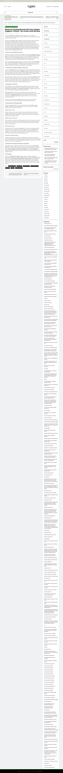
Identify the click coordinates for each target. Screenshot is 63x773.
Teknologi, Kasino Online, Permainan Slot (51, 739)
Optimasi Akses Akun (47, 490)
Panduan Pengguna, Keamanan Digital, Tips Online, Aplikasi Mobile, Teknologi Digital (50, 564)
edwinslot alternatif (47, 300)
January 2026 (46, 187)
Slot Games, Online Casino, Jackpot (50, 627)
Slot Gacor (46, 71)
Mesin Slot (7, 167)
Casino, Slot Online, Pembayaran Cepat (50, 269)
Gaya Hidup (46, 368)
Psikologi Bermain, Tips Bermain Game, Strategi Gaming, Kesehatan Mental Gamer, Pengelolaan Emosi (51, 606)
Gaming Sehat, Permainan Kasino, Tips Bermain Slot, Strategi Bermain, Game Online (50, 362)
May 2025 (45, 203)
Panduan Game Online (47, 532)
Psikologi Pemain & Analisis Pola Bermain (51, 614)
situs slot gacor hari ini (48, 51)
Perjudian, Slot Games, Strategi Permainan (51, 576)
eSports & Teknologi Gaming (49, 308)
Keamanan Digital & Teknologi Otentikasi (51, 438)
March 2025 (46, 207)
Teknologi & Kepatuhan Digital (49, 682)
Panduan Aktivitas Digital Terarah (49, 515)
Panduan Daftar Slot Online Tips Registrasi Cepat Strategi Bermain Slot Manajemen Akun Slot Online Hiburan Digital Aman (51, 521)
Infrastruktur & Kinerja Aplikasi (49, 389)
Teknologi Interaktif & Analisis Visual (50, 719)
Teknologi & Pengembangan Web (49, 686)
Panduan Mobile (46, 538)
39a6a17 (7, 33)
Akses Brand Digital (47, 223)
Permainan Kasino (47, 578)
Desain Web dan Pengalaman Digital (50, 289)
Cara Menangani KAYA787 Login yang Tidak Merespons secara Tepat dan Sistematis (50, 162)
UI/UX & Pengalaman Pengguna (49, 759)
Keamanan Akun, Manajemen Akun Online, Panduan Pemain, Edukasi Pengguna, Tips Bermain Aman (51, 425)
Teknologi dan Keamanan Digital (49, 695)
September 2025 (47, 195)
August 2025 (46, 197)
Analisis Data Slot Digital (48, 240)
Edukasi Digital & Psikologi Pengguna (50, 296)
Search (45, 140)
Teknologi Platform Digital (48, 724)
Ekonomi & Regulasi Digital (48, 306)
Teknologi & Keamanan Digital (49, 680)
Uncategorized (46, 763)
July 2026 (45, 174)
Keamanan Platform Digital (48, 445)
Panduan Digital (46, 530)
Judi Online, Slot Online (48, 405)
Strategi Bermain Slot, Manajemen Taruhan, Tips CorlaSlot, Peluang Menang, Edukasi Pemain (51, 652)
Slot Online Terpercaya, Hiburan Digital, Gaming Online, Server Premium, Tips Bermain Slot (50, 630)
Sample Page (30, 12)
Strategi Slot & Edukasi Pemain (49, 655)
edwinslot (45, 298)
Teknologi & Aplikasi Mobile (48, 667)
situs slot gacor (46, 47)
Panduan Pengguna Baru (48, 561)
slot (44, 55)
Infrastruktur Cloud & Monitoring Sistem (50, 391)
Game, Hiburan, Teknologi (48, 345)
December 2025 (46, 189)
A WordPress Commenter (48, 168)
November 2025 (46, 191)
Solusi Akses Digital (47, 649)
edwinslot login (46, 304)
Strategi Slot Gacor (19, 167)
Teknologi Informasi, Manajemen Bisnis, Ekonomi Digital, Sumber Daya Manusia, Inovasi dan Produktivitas (50, 716)
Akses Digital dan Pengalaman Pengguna (51, 225)
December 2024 (46, 213)
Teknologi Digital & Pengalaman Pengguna (51, 699)
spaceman (46, 116)
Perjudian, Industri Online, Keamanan (50, 574)
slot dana (45, 95)
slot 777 (45, 83)
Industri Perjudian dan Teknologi (49, 387)
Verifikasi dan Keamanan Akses (49, 767)
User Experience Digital (48, 765)
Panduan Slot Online (47, 568)
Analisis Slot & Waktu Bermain (49, 247)
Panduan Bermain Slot (47, 517)
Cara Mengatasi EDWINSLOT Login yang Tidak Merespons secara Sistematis (40, 1)
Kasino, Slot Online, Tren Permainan (50, 415)
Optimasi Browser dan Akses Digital (50, 492)
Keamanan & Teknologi (48, 417)
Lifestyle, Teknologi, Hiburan (49, 472)
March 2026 (46, 183)
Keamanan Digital (47, 428)
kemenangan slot (26, 166)
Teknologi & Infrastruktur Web (49, 678)
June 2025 (46, 201)
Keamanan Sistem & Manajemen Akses (50, 447)
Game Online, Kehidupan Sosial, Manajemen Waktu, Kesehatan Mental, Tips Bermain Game (50, 339)
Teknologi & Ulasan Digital (48, 690)
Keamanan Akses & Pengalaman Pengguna (51, 421)
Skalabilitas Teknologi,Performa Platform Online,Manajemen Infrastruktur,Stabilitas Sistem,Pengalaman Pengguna (51, 622)
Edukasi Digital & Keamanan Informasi (50, 294)
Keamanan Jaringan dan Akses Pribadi (50, 443)
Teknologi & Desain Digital (48, 669)
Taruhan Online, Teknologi (48, 665)
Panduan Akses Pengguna (48, 507)
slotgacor (45, 647)
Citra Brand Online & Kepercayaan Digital (50, 271)
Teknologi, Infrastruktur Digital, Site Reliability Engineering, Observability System (50, 736)
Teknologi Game (47, 709)
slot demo (46, 120)
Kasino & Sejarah (47, 410)
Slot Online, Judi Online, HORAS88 (49, 633)
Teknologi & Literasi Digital (48, 684)
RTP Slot (12, 167)
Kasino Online (19, 166)
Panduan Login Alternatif (48, 536)
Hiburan (45, 379)
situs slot (24, 42)
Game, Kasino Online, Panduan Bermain (50, 347)
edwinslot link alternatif (48, 302)
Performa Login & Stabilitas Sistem (50, 572)
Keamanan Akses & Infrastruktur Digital (50, 419)
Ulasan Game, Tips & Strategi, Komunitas (51, 761)
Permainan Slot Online (47, 591)
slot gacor (46, 43)
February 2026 (46, 185)
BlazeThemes (40, 771)
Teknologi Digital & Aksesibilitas (49, 697)
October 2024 (46, 217)
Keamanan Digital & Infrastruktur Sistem (50, 433)
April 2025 (45, 205)
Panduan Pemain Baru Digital (49, 547)
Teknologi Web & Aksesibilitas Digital (50, 726)
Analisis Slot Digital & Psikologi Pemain (50, 249)
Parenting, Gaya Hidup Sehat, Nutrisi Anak (51, 570)
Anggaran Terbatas (12, 166)
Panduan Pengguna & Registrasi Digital (50, 557)
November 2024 (46, 215)
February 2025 (46, 209)
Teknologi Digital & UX (48, 701)
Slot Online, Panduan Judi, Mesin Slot (50, 635)
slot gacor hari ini (47, 124)
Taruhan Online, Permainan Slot (49, 663)
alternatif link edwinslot (48, 238)
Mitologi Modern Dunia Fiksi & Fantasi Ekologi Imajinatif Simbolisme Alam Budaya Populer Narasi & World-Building (50, 480)
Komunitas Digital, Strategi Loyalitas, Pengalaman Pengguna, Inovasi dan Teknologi (50, 466)
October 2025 (46, 193)
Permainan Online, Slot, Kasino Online (11, 26)
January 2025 (46, 211)
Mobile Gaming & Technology (49, 483)
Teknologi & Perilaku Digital (48, 688)
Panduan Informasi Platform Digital (50, 534)
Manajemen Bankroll (34, 166)
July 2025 (45, 199)
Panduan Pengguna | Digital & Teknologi (50, 559)
